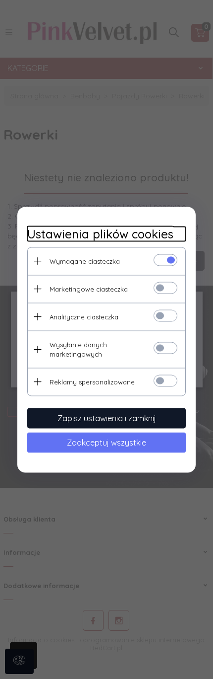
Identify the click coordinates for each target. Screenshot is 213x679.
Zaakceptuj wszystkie (106, 442)
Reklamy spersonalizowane (92, 381)
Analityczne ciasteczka (84, 316)
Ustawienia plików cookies (100, 233)
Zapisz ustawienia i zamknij (106, 418)
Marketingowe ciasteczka (89, 289)
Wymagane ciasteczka (85, 261)
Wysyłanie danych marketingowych (78, 349)
